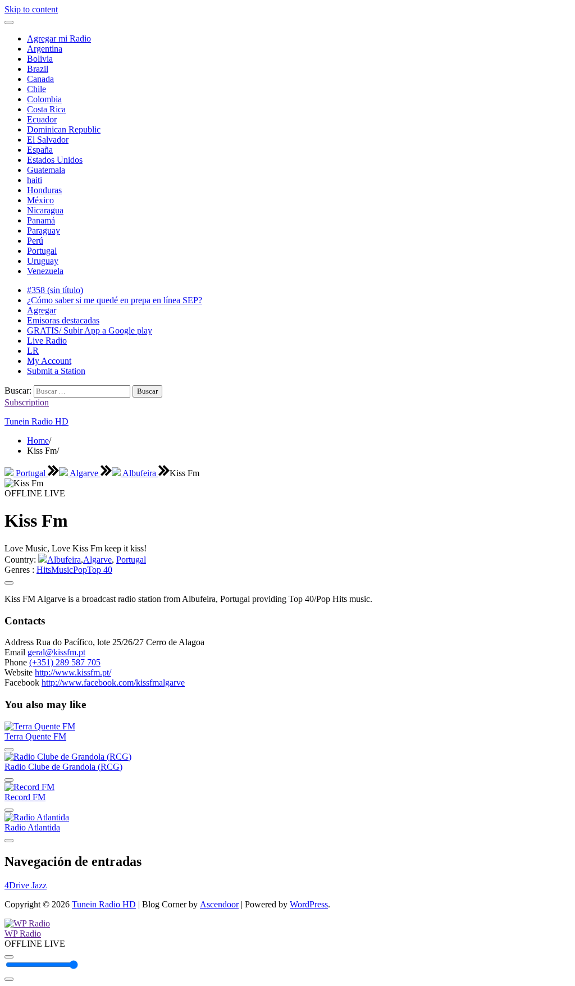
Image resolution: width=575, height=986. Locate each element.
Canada (40, 79)
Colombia (44, 99)
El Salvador (48, 139)
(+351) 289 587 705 (65, 662)
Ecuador (42, 119)
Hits (43, 569)
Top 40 (99, 569)
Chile (36, 89)
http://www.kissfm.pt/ (73, 672)
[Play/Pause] (8, 956)
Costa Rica (46, 109)
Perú (35, 240)
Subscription (26, 402)
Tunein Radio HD (36, 421)
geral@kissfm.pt (56, 652)
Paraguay (43, 230)
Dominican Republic (64, 129)
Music (62, 569)
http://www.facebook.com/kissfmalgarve (113, 682)
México (40, 200)
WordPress (309, 904)
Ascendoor (219, 904)
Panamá (41, 220)
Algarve (84, 473)
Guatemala (46, 170)
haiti (34, 180)
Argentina (44, 48)
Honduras (44, 190)
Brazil (37, 69)
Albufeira (139, 473)
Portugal (42, 250)
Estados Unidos (55, 160)
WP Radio (22, 933)
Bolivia (40, 58)
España (40, 149)
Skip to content (31, 9)
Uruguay (42, 261)
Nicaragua (45, 210)
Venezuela (45, 271)
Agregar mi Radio (59, 38)
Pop (80, 569)
